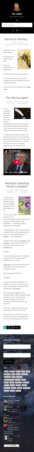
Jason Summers (11, 402)
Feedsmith (18, 379)
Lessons (12, 385)
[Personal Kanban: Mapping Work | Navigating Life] (5, 410)
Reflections (21, 43)
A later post (6, 264)
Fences (18, 374)
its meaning (16, 288)
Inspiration (16, 101)
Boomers (13, 387)
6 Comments (23, 192)
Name (5, 343)
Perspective (26, 382)
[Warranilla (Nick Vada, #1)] (5, 404)
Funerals (12, 371)
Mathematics (7, 374)
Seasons (24, 385)
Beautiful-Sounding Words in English (17, 184)
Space (28, 371)
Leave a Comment (23, 45)
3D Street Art (18, 382)
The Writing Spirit (17, 97)
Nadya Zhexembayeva (9, 433)
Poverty (18, 371)
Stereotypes (24, 374)
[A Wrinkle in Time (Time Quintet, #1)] (5, 421)
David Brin (10, 440)
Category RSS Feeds (9, 379)
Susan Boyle (7, 376)
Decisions (18, 390)
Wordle (6, 382)
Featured (17, 190)
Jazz (13, 374)
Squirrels (6, 385)
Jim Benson (7, 415)
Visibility (12, 390)
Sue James (17, 14)
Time (23, 371)
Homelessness (26, 387)
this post (23, 241)
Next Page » (16, 327)
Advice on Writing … (17, 39)
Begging (6, 390)
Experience (7, 387)
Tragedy (11, 382)
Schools (19, 387)
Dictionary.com (7, 247)
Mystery (6, 371)
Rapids (23, 379)
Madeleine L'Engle (11, 422)
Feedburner (19, 376)
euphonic (6, 236)
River (13, 376)
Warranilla (10, 400)
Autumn (18, 385)
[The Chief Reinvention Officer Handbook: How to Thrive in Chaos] (5, 426)
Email (5, 352)
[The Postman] (5, 439)
